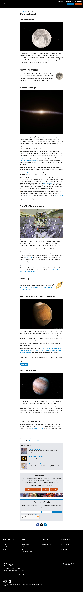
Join (70, 4)
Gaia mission (42, 138)
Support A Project (65, 542)
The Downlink (23, 11)
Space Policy (6, 546)
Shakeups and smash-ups (36, 463)
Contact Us (14, 575)
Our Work (27, 4)
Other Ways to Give (66, 549)
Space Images (25, 544)
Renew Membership (66, 539)
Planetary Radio (26, 542)
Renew (74, 1)
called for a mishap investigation (29, 160)
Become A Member (46, 544)
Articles (24, 539)
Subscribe (56, 512)
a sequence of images (49, 183)
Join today (24, 364)
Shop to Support (65, 544)
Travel (62, 546)
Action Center (45, 539)
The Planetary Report (27, 551)
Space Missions (6, 542)
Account (69, 1)
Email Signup (45, 542)
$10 (37, 489)
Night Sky (5, 544)
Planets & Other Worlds (8, 539)
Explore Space (36, 4)
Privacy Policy (36, 514)
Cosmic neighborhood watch (37, 449)
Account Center (6, 575)
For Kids (4, 549)
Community (62, 1)
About (55, 4)
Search (80, 1)
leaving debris (26, 159)
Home (30, 440)
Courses (24, 549)
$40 (53, 489)
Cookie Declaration (7, 587)
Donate (78, 4)
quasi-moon (29, 257)
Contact (44, 546)
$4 (29, 489)
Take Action (47, 4)
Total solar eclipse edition (36, 456)
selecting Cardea (32, 261)
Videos (23, 546)
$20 (45, 489)
